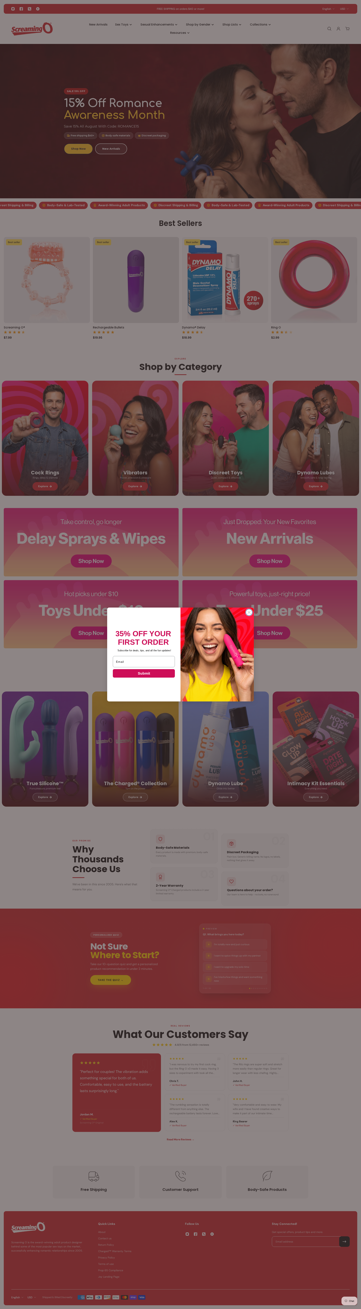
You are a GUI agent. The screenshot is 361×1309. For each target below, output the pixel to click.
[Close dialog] (249, 612)
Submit (144, 673)
